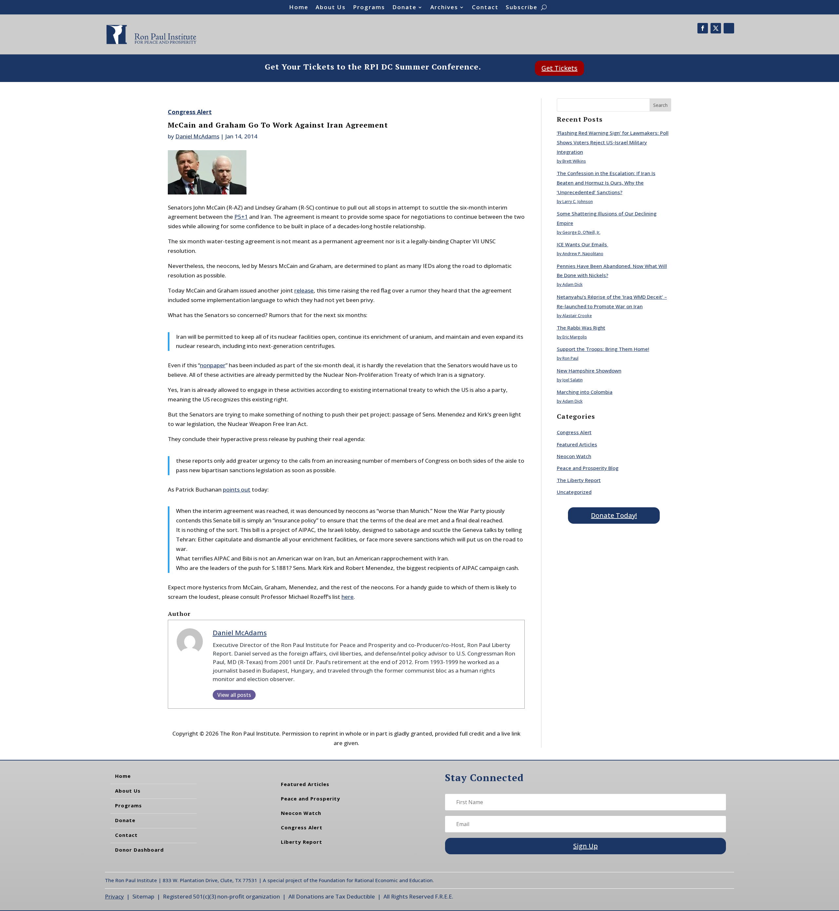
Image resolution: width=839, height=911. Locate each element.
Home (298, 8)
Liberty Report (301, 842)
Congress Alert (190, 112)
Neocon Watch (574, 456)
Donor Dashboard (139, 849)
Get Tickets (559, 68)
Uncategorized (574, 492)
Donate (404, 8)
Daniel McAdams (197, 136)
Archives (444, 8)
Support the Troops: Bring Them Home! (603, 349)
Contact (485, 8)
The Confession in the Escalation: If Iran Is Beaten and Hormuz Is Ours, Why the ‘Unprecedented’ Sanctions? (606, 182)
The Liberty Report (579, 480)
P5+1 (241, 216)
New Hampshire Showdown (589, 370)
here (347, 596)
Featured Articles (577, 444)
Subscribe (521, 8)
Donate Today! (614, 515)
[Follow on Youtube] (729, 28)
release (304, 290)
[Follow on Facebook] (702, 28)
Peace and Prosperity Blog (587, 468)
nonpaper (212, 365)
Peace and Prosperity (310, 798)
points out (236, 489)
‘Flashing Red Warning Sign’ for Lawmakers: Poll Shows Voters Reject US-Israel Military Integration (613, 142)
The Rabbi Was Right (581, 327)
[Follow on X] (716, 28)
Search (660, 105)
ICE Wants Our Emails (582, 244)
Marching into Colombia (585, 392)
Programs (369, 8)
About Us (331, 8)
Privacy (114, 896)
